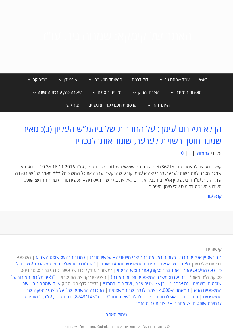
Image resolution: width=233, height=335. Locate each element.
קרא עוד (214, 196)
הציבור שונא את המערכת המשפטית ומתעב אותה (145, 264)
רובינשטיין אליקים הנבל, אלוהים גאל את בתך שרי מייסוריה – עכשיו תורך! (155, 257)
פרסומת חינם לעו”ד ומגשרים (112, 105)
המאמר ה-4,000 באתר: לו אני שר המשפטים (149, 290)
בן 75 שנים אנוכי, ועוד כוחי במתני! (134, 284)
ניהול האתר (116, 315)
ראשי (203, 79)
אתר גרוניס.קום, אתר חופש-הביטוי (148, 270)
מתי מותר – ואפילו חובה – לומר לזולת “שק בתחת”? (152, 297)
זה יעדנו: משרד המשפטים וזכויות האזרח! (148, 277)
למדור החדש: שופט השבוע (60, 257)
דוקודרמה (140, 79)
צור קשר (72, 105)
